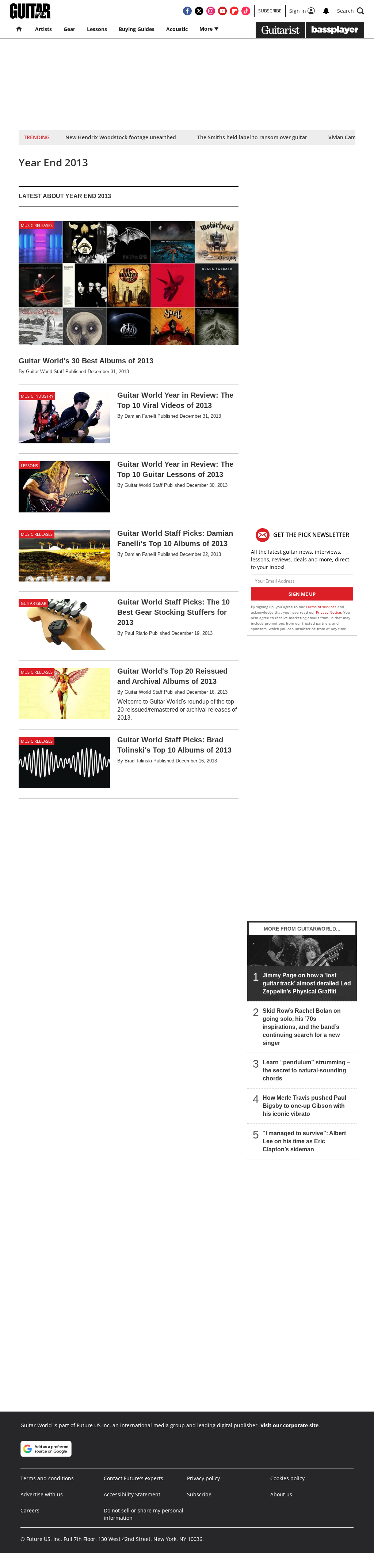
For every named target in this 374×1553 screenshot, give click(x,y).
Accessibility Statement (132, 1494)
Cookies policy (287, 1478)
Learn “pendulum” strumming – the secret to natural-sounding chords (306, 1070)
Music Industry (37, 396)
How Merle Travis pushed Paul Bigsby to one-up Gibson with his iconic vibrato (304, 1106)
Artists (43, 29)
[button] (350, 11)
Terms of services (321, 606)
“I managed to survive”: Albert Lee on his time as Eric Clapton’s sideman (304, 1141)
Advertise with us (41, 1494)
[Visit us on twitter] (199, 11)
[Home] (19, 29)
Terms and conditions (47, 1478)
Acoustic (177, 29)
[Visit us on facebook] (187, 11)
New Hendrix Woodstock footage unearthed (120, 137)
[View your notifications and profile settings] (326, 11)
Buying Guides (136, 29)
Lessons (97, 29)
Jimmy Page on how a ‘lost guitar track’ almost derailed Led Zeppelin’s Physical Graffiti (307, 983)
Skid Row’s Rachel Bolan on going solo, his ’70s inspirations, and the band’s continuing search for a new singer (302, 1027)
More (206, 28)
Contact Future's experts (133, 1478)
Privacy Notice (328, 612)
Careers (29, 1510)
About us (281, 1494)
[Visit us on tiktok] (245, 11)
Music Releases (37, 225)
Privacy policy (203, 1478)
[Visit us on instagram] (210, 11)
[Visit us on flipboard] (234, 11)
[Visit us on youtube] (222, 11)
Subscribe (270, 11)
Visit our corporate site (289, 1425)
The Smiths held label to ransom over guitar (252, 137)
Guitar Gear (33, 603)
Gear (69, 29)
